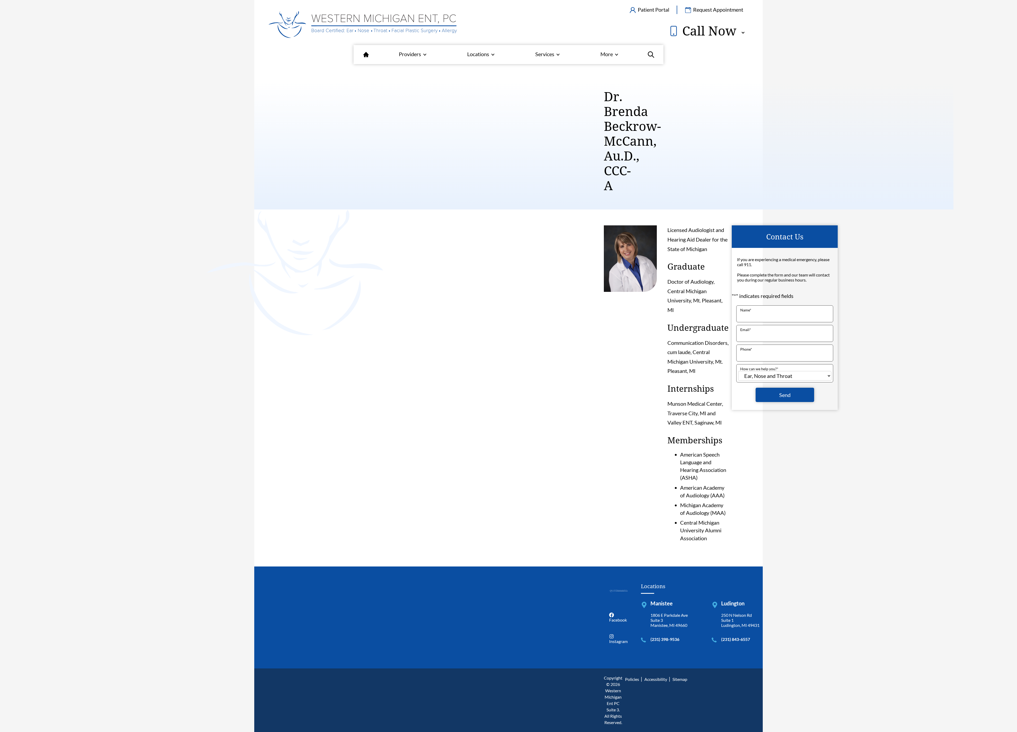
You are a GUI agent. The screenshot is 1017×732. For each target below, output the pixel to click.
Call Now (707, 31)
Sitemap (679, 679)
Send (785, 395)
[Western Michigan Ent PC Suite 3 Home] (363, 25)
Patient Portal (653, 9)
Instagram (618, 641)
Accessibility (655, 679)
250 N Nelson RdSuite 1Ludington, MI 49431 (740, 620)
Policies (632, 679)
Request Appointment (717, 9)
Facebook (618, 619)
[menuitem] (366, 54)
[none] (412, 54)
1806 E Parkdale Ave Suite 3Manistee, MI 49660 (669, 620)
